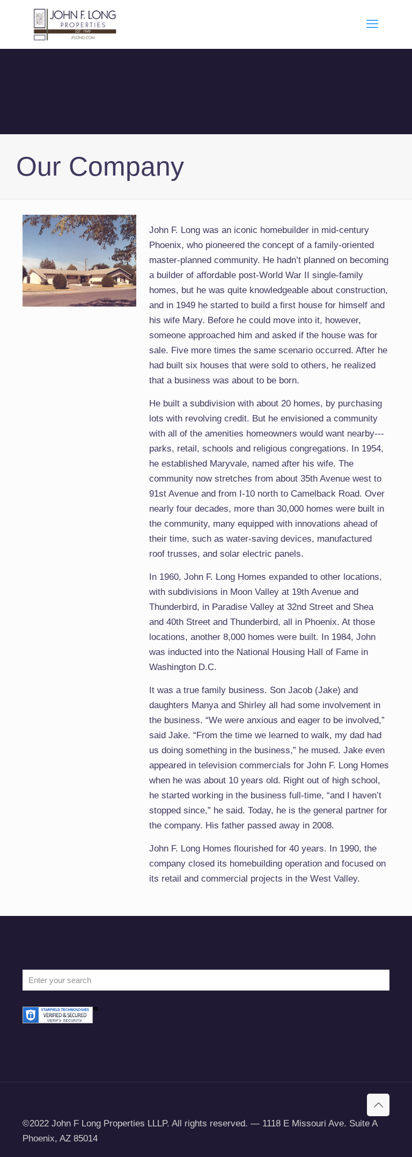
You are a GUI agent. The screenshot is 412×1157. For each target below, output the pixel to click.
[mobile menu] (372, 24)
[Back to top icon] (378, 1105)
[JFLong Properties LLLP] (75, 24)
